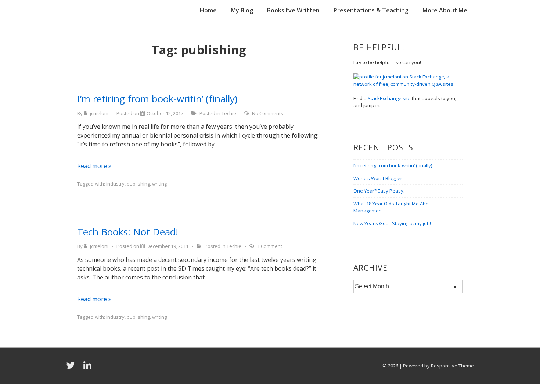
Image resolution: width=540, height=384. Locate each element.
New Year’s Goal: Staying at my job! (392, 223)
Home (208, 10)
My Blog (242, 10)
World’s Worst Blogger (377, 178)
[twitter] (72, 367)
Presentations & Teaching (371, 10)
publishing (138, 183)
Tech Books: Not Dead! (127, 231)
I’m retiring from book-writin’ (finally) (157, 98)
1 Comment (269, 246)
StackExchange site (389, 98)
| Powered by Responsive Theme (436, 365)
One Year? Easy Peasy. (378, 190)
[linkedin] (88, 367)
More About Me (444, 10)
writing (159, 183)
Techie (229, 113)
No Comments (267, 113)
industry (115, 183)
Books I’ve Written (293, 10)
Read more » (94, 166)
